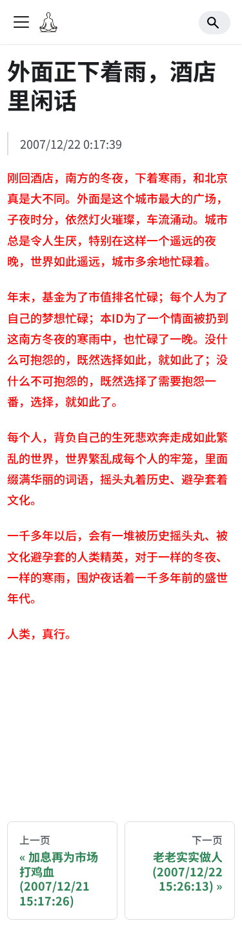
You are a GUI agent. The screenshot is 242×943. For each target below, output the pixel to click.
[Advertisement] (121, 728)
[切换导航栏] (21, 22)
